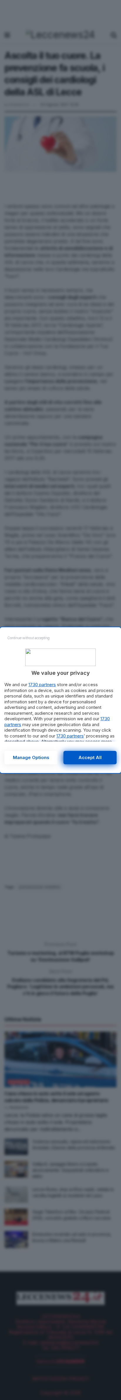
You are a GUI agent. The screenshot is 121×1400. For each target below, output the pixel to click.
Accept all (90, 757)
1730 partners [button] (42, 684)
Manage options (31, 757)
